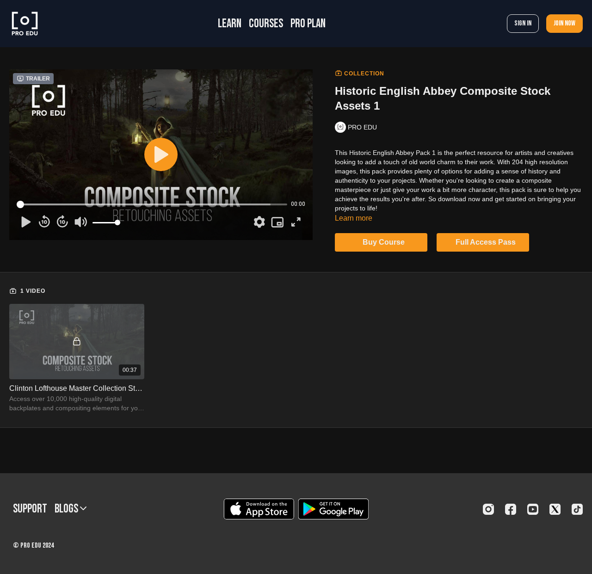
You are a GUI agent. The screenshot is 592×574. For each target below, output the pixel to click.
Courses (266, 24)
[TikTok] (577, 509)
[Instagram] (488, 509)
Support (30, 509)
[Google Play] (333, 509)
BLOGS (67, 509)
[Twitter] (555, 509)
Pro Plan (308, 24)
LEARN (229, 24)
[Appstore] (258, 509)
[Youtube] (532, 509)
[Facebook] (510, 509)
